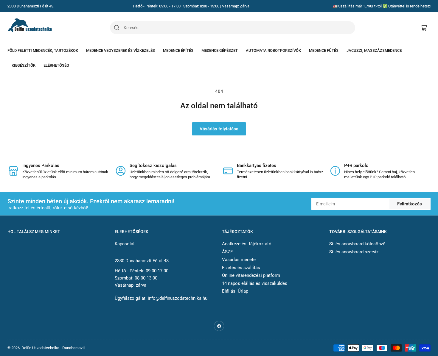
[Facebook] (219, 326)
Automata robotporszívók (273, 50)
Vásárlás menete (239, 259)
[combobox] (239, 27)
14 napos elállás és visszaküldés (254, 283)
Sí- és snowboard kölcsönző (357, 243)
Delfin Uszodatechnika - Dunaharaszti (53, 348)
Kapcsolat (125, 243)
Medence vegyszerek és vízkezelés (120, 50)
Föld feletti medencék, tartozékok (42, 50)
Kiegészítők (23, 65)
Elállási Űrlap (235, 291)
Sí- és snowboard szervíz (353, 251)
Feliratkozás (409, 204)
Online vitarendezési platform (251, 275)
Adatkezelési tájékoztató (246, 243)
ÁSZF (227, 251)
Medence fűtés (323, 50)
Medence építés (178, 50)
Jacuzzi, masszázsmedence (374, 50)
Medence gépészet (219, 50)
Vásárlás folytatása (219, 129)
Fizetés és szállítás (241, 267)
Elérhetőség (56, 65)
